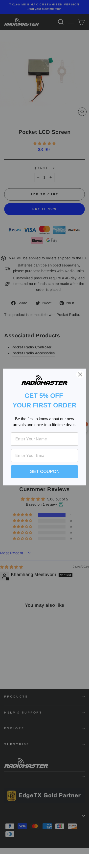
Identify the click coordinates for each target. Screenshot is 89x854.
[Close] (80, 374)
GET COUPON (45, 471)
